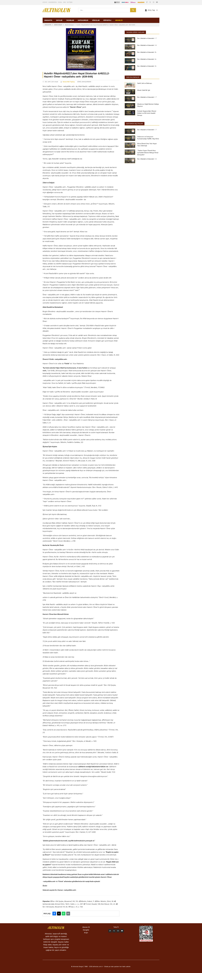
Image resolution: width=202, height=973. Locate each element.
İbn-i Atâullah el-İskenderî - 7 (146, 38)
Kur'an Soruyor (69, 25)
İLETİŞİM (69, 2)
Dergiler (86, 930)
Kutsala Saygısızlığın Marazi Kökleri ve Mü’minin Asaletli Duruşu (146, 113)
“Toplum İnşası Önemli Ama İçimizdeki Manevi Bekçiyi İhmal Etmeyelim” (147, 153)
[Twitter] (114, 930)
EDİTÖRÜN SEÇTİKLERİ (134, 123)
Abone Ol (86, 927)
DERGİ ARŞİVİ (58, 25)
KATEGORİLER (83, 20)
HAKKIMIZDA (52, 2)
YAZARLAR (70, 20)
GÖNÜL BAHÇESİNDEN (84, 82)
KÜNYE (45, 2)
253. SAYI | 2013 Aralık (51, 82)
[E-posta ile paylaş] (68, 913)
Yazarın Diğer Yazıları (135, 32)
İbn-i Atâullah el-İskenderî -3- (147, 66)
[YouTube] (157, 2)
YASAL (60, 2)
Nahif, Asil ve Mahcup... (145, 83)
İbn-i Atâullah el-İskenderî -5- (147, 52)
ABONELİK (119, 20)
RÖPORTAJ (107, 20)
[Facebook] (147, 2)
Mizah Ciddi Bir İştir (143, 90)
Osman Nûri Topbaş (69, 82)
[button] (151, 10)
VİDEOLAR (96, 20)
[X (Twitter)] (150, 2)
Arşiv (86, 933)
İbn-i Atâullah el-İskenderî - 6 (146, 45)
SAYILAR (59, 20)
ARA (64, 2)
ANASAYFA (48, 20)
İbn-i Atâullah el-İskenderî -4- (147, 59)
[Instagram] (154, 2)
